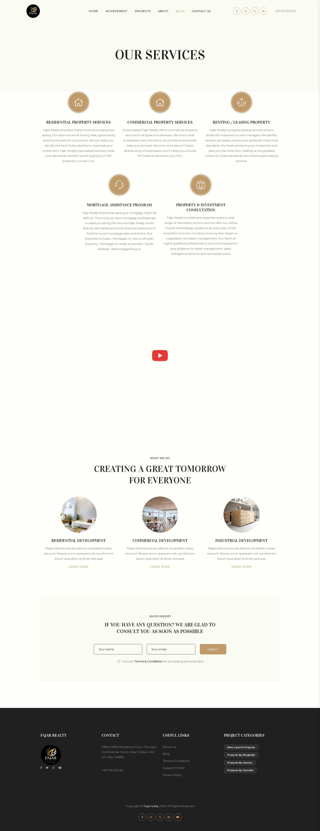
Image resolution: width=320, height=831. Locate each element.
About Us (169, 747)
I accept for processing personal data (162, 661)
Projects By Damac (239, 762)
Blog (180, 11)
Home (93, 11)
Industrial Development (241, 540)
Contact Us (201, 11)
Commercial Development (160, 540)
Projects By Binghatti (241, 754)
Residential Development (78, 540)
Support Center (174, 768)
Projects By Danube (240, 770)
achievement (117, 11)
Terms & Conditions (176, 761)
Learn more (79, 566)
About (163, 11)
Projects (143, 11)
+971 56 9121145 (285, 11)
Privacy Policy (172, 775)
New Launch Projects (241, 747)
